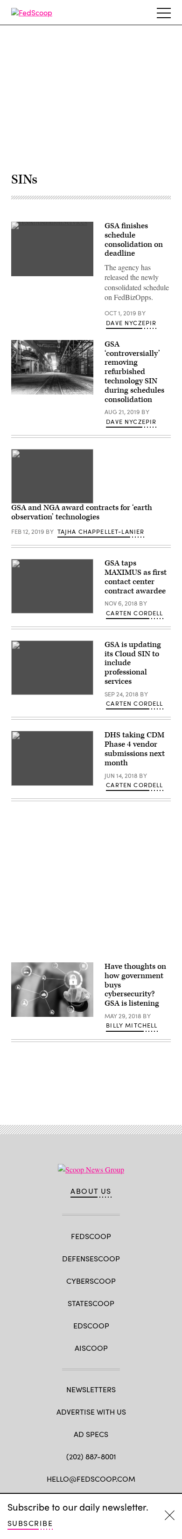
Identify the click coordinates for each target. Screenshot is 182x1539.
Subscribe (30, 1523)
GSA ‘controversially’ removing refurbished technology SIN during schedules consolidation (134, 372)
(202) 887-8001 (91, 1456)
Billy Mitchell (131, 1025)
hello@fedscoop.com (91, 1479)
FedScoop (91, 1236)
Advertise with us (91, 1411)
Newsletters (91, 1389)
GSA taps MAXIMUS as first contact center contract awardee (136, 577)
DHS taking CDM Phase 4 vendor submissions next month (135, 749)
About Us (91, 1191)
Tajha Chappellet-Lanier (101, 531)
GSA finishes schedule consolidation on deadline (134, 240)
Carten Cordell (134, 613)
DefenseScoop (91, 1258)
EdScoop (91, 1325)
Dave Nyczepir (131, 323)
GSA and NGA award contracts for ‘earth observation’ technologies (81, 512)
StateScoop (91, 1303)
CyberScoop (91, 1281)
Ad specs (91, 1434)
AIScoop (91, 1348)
